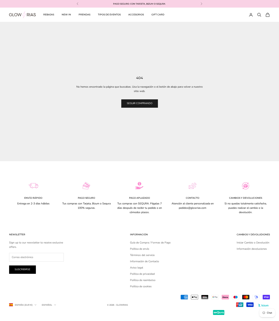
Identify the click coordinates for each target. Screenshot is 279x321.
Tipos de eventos (109, 14)
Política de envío (139, 249)
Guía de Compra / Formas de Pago (150, 242)
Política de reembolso (142, 280)
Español (47, 305)
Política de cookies (141, 286)
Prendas (84, 14)
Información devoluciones (252, 249)
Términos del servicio (142, 255)
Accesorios (136, 14)
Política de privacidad (142, 274)
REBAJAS (48, 14)
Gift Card (157, 14)
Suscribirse (22, 269)
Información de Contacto (144, 261)
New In (66, 14)
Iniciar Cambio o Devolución (253, 242)
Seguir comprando (139, 103)
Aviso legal (136, 267)
